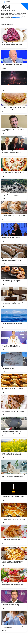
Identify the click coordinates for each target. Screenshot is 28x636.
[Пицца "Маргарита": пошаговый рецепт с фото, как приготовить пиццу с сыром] (14, 557)
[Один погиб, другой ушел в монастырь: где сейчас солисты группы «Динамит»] (14, 146)
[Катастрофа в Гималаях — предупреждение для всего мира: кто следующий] (14, 189)
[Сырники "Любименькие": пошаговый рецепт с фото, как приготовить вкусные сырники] (14, 535)
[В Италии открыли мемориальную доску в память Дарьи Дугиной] (14, 362)
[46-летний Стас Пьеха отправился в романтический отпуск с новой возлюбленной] (14, 600)
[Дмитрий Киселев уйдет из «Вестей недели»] (14, 60)
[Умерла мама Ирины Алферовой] (14, 233)
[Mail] (4, 1)
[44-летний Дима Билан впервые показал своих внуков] (14, 125)
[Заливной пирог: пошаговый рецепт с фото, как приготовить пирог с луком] (14, 103)
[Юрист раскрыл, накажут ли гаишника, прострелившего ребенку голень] (14, 297)
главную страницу (17, 17)
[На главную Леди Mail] (7, 1)
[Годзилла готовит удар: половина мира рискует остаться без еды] (14, 319)
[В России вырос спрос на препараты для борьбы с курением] (14, 621)
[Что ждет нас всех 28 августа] (14, 81)
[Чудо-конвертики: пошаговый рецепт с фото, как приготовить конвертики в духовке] (14, 384)
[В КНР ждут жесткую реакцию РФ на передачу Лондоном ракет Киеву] (14, 427)
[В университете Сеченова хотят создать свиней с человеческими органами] (14, 254)
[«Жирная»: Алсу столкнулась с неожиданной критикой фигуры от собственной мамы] (14, 341)
